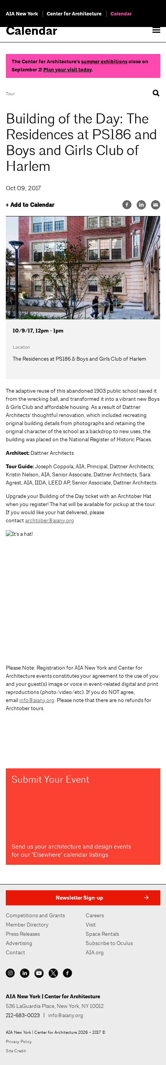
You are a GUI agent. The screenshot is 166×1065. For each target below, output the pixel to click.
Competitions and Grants (35, 915)
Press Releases (23, 933)
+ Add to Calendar (30, 205)
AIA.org (95, 952)
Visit (91, 924)
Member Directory (27, 924)
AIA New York (22, 13)
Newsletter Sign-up (79, 897)
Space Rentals (102, 933)
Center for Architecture (74, 13)
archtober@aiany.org (49, 520)
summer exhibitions (104, 61)
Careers (95, 915)
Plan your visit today (67, 69)
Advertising (19, 943)
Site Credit (16, 1051)
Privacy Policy (19, 1041)
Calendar (121, 13)
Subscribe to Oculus (109, 943)
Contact (15, 952)
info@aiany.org (36, 700)
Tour (10, 94)
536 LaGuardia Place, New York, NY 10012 (54, 1006)
